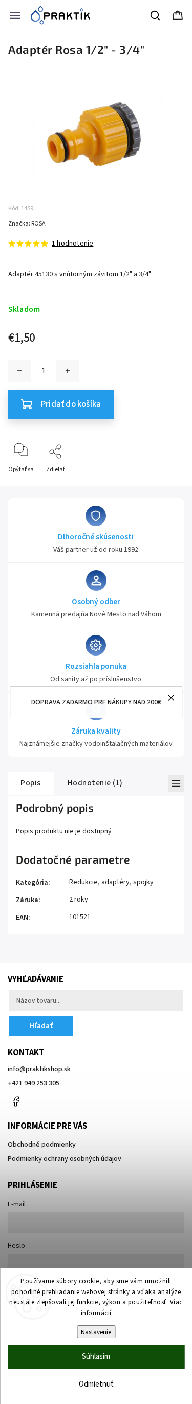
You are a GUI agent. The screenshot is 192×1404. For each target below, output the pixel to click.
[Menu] (15, 15)
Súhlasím (96, 1356)
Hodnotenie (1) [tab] (95, 783)
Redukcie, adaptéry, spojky (111, 882)
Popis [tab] (30, 783)
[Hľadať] (155, 15)
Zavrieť (165, 486)
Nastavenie (96, 1332)
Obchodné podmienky (42, 1144)
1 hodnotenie (72, 243)
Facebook (15, 1101)
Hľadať (41, 1026)
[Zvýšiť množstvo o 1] (67, 371)
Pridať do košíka (71, 404)
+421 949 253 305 (33, 1083)
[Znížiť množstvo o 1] (19, 371)
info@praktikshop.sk (39, 1069)
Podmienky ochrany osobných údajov (64, 1159)
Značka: (27, 223)
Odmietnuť (96, 1384)
